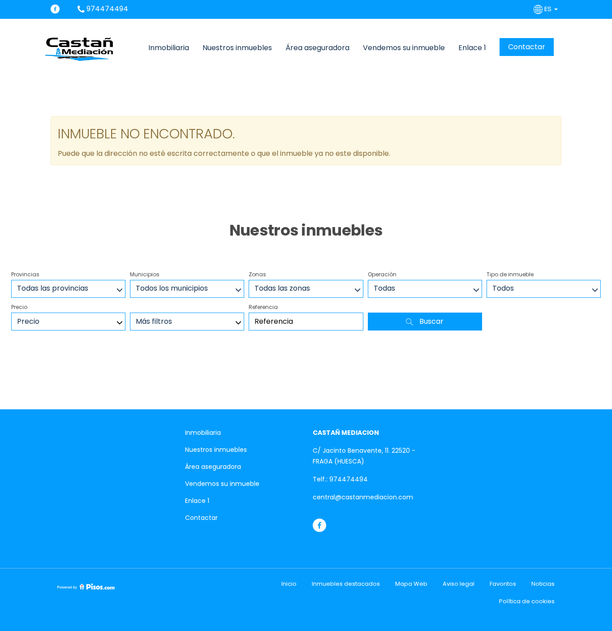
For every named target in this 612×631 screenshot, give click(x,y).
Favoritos (503, 583)
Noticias (543, 583)
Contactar (526, 47)
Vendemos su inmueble (404, 47)
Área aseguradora (317, 47)
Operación (382, 274)
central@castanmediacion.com (363, 497)
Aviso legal (458, 583)
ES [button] (548, 8)
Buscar (431, 321)
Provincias (25, 274)
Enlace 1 (472, 47)
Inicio (289, 583)
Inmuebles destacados (346, 583)
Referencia (263, 307)
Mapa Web (411, 583)
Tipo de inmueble (510, 274)
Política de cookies (527, 601)
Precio (19, 307)
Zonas (257, 274)
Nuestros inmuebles (237, 47)
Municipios (144, 274)
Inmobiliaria (168, 47)
